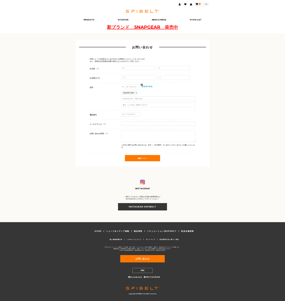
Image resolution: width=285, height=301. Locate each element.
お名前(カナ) (95, 78)
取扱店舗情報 (187, 231)
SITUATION (123, 20)
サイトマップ (150, 239)
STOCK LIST (195, 20)
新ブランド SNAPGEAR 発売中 (142, 27)
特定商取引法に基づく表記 (169, 239)
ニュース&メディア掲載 (117, 231)
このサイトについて (134, 239)
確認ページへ (142, 158)
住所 (91, 87)
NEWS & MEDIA (159, 20)
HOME (98, 231)
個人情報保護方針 (116, 239)
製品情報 (138, 231)
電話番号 (93, 115)
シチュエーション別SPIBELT (162, 231)
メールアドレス (96, 124)
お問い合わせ (142, 258)
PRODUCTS (89, 20)
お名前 (92, 69)
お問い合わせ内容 (97, 133)
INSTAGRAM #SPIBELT (142, 207)
